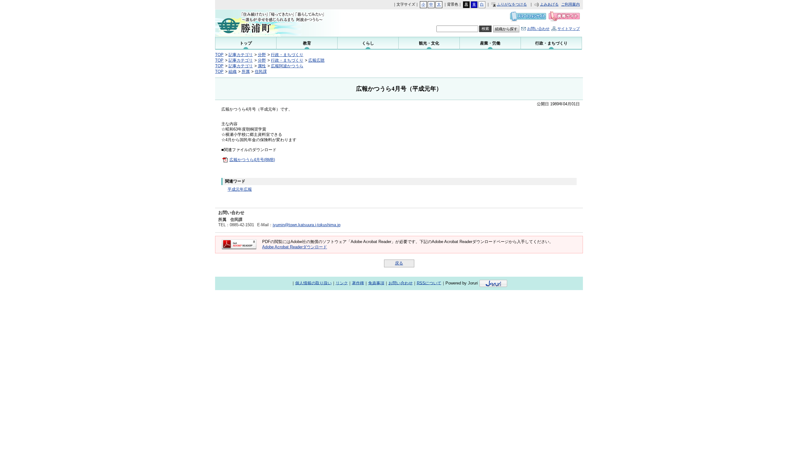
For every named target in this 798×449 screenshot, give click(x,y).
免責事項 (376, 282)
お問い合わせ (538, 28)
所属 (246, 71)
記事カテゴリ (240, 54)
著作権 (358, 282)
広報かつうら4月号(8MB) (252, 159)
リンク (342, 282)
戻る (399, 263)
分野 (262, 54)
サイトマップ (568, 28)
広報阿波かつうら (287, 66)
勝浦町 (277, 23)
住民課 (261, 71)
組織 (232, 71)
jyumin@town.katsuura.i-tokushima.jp (306, 224)
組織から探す (506, 29)
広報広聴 (316, 60)
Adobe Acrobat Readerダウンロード (294, 247)
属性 (262, 66)
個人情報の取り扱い (313, 282)
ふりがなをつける (512, 4)
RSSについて (429, 282)
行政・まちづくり (287, 54)
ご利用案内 (570, 4)
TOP (219, 54)
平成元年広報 (240, 189)
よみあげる (549, 4)
